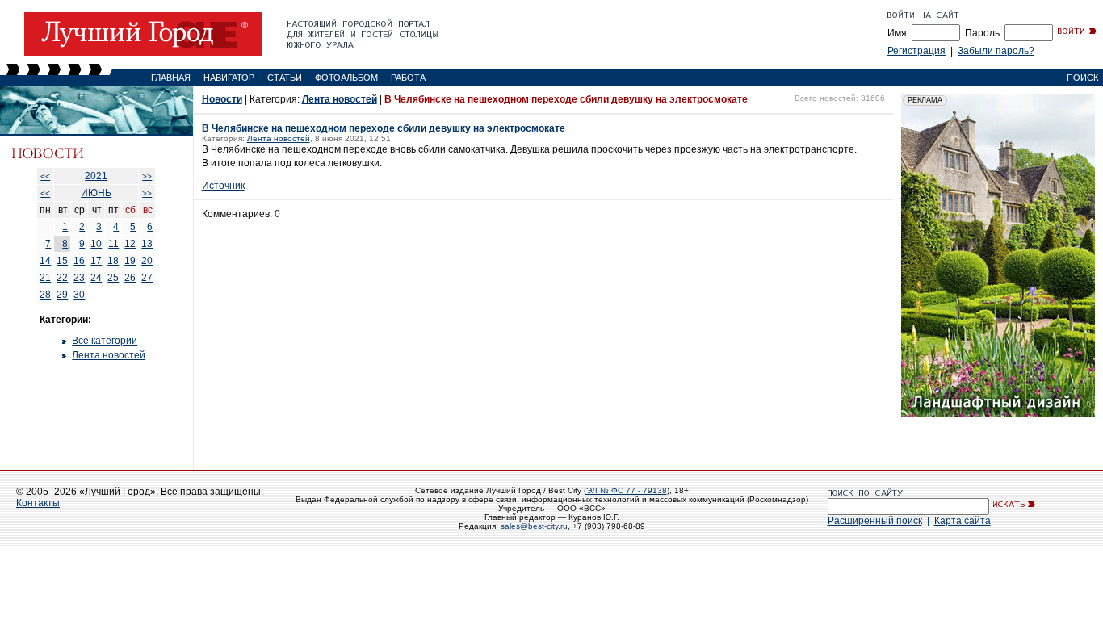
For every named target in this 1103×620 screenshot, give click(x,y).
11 (113, 243)
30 (79, 294)
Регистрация (916, 51)
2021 (96, 176)
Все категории (104, 340)
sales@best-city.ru (534, 526)
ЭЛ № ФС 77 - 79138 (626, 490)
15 (62, 260)
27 (147, 277)
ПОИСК (1082, 77)
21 (45, 277)
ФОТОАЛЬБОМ (346, 77)
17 (96, 260)
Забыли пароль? (996, 51)
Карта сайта (962, 520)
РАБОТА (408, 77)
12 (130, 243)
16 (79, 260)
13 (147, 243)
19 (130, 260)
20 (147, 260)
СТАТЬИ (284, 77)
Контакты (38, 503)
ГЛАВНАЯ (171, 77)
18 (113, 260)
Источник (223, 185)
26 (130, 277)
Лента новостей (108, 355)
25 (113, 277)
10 (96, 243)
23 (79, 277)
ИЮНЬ (96, 193)
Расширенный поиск (875, 520)
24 (96, 277)
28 (45, 294)
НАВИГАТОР (228, 77)
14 (45, 260)
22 (62, 277)
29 (62, 294)
